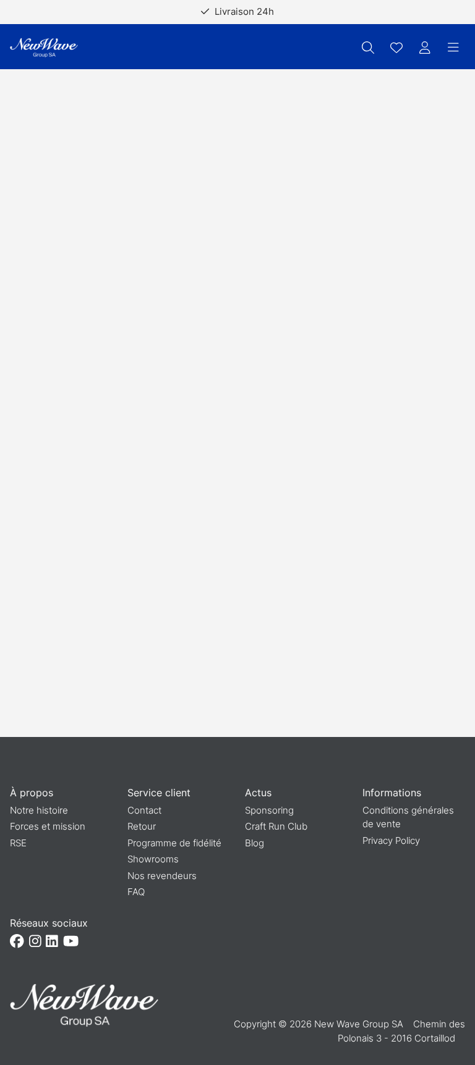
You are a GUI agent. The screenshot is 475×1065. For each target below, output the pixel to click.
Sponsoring (269, 810)
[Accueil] (44, 48)
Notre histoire (39, 810)
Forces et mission (47, 826)
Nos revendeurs (162, 876)
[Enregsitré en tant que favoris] (396, 47)
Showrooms (153, 859)
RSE (18, 843)
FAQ (136, 892)
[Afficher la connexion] (425, 47)
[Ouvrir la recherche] (368, 47)
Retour (141, 826)
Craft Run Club (276, 826)
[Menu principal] (453, 47)
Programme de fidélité (174, 843)
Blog (254, 843)
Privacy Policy (391, 840)
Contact (144, 810)
